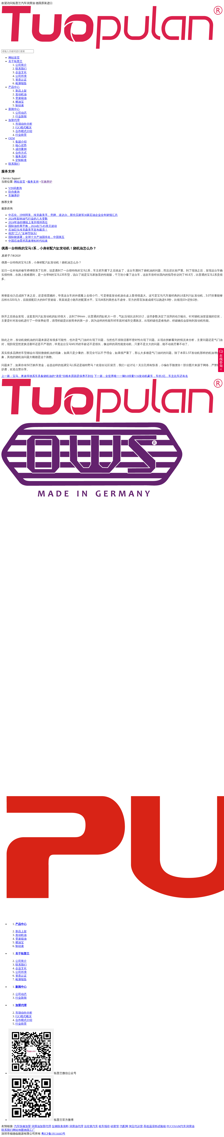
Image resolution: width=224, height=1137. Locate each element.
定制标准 (21, 160)
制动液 (19, 105)
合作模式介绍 (23, 131)
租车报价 (104, 1126)
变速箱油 (21, 98)
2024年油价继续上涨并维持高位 (28, 222)
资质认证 (21, 79)
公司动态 (21, 112)
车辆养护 (46, 181)
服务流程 (21, 156)
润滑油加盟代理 (41, 1126)
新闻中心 (14, 109)
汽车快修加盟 (22, 1126)
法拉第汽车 (91, 1126)
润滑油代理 (76, 1126)
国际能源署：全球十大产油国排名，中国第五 (36, 237)
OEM (11, 138)
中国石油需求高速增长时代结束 (28, 240)
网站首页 (14, 57)
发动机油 (21, 94)
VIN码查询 (15, 188)
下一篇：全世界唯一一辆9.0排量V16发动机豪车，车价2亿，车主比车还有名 (141, 376)
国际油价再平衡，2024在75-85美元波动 (32, 225)
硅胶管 (115, 1126)
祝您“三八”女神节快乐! (22, 233)
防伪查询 (14, 191)
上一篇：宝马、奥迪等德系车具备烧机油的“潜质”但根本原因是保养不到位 (47, 376)
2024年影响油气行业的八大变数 (28, 218)
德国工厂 (29, 1129)
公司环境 (21, 75)
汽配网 (124, 1126)
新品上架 (21, 90)
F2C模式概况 (23, 127)
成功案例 (21, 149)
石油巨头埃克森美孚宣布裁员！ (28, 229)
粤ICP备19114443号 (53, 1133)
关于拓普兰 (15, 61)
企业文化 (21, 72)
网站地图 (18, 1129)
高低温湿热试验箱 (155, 1126)
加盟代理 (14, 120)
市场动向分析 (23, 123)
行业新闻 (21, 116)
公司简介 (21, 64)
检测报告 (21, 83)
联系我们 (21, 68)
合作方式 (21, 152)
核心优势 (21, 145)
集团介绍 (21, 141)
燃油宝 (19, 101)
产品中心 (14, 87)
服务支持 (33, 181)
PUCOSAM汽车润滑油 (180, 1126)
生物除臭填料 (60, 1126)
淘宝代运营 (136, 1126)
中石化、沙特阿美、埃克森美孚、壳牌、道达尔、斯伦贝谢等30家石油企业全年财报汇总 (63, 214)
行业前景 (21, 134)
